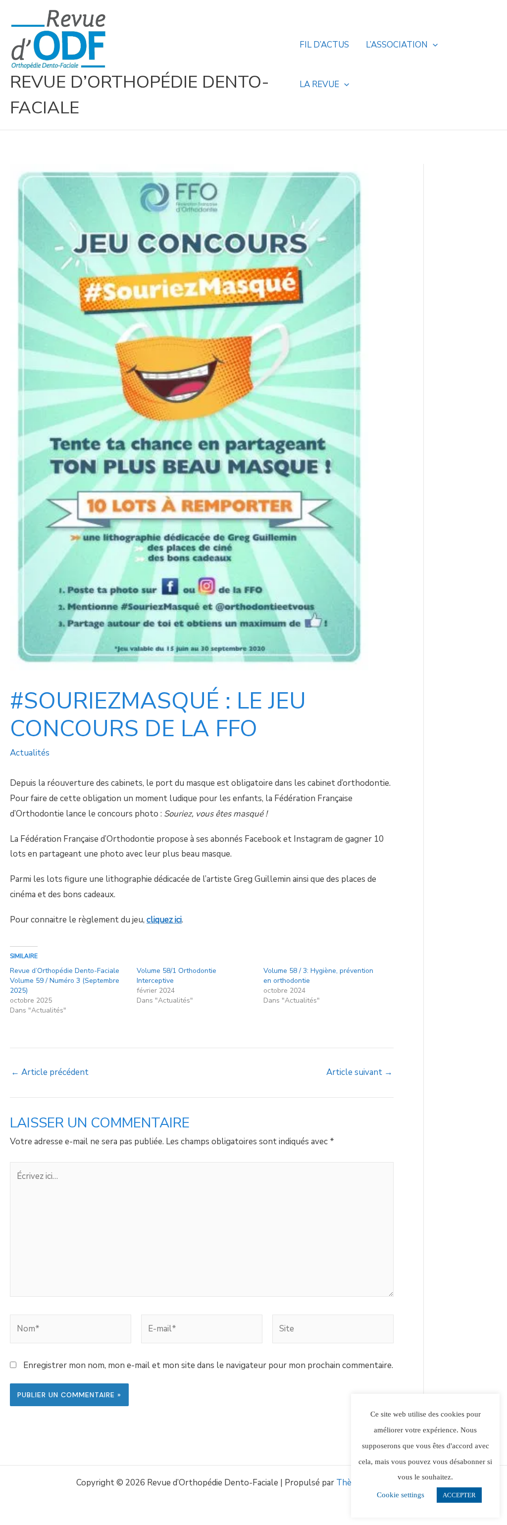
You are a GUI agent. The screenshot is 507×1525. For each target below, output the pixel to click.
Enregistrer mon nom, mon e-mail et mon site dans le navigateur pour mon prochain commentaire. (208, 1365)
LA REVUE (319, 84)
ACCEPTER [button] (459, 1495)
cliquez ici (164, 919)
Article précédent (50, 1072)
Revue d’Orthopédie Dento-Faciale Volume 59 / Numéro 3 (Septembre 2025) (64, 980)
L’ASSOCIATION (397, 45)
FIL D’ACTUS (324, 45)
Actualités (30, 753)
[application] (433, 45)
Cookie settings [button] (400, 1495)
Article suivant (359, 1072)
